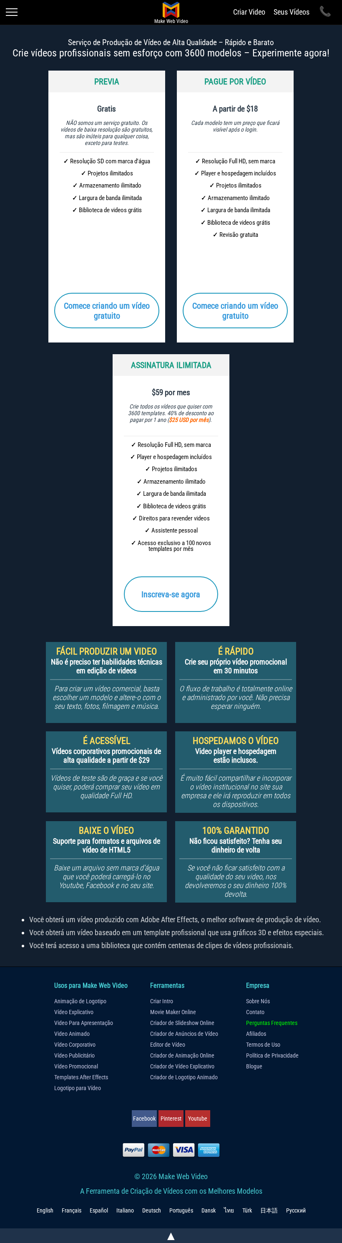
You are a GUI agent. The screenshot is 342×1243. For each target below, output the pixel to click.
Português (181, 1210)
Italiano (125, 1210)
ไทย (229, 1210)
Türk (247, 1210)
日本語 (269, 1210)
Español (99, 1210)
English (45, 1210)
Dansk (208, 1210)
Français (71, 1210)
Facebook (144, 1118)
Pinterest (171, 1118)
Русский (296, 1210)
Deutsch (151, 1210)
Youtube (197, 1118)
